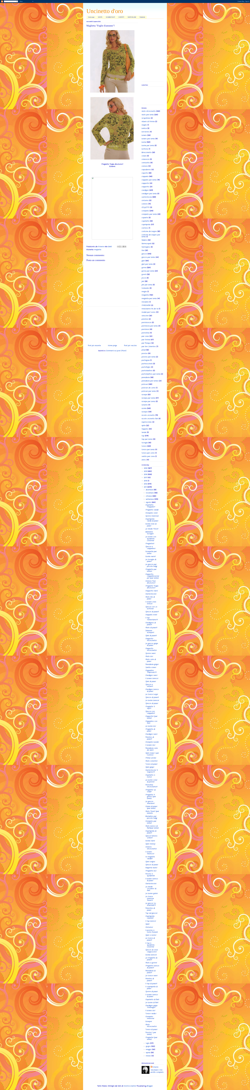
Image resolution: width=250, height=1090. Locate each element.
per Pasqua (146, 343)
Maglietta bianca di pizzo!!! (152, 967)
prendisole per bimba (150, 381)
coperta (145, 217)
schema (145, 405)
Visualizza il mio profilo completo (157, 1071)
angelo (144, 125)
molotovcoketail (130, 1086)
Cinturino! (149, 927)
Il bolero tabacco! (150, 853)
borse (144, 142)
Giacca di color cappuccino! (152, 951)
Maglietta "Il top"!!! (150, 707)
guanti (144, 274)
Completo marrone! (150, 1017)
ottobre (149, 496)
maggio (149, 1049)
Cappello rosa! (151, 615)
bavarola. (145, 132)
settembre (150, 499)
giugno (148, 1046)
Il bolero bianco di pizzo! (152, 880)
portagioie (146, 360)
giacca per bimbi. (148, 257)
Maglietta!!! (150, 543)
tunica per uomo (148, 453)
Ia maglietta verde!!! (150, 858)
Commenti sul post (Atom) (116, 351)
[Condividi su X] (122, 247)
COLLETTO (146, 207)
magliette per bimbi (149, 298)
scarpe (144, 394)
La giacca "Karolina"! (150, 802)
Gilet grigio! (150, 767)
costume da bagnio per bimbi (151, 236)
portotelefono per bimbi (151, 374)
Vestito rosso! (151, 667)
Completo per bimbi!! (151, 822)
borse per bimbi (148, 145)
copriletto (145, 221)
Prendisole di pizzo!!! (150, 972)
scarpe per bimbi (148, 398)
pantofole (145, 333)
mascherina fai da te (150, 309)
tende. (144, 432)
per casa (145, 336)
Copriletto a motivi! (150, 776)
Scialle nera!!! (151, 556)
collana (144, 204)
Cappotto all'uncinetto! (151, 639)
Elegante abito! (151, 868)
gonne (144, 267)
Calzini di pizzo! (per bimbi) (151, 807)
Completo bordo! (152, 742)
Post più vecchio (130, 345)
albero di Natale (148, 121)
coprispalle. (146, 224)
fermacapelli (146, 243)
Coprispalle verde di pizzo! (152, 520)
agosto (149, 502)
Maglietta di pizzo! (150, 730)
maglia (144, 291)
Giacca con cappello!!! (150, 712)
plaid (144, 350)
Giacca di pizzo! (152, 703)
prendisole (146, 377)
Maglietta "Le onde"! (151, 791)
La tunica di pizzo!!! (150, 939)
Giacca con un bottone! (151, 608)
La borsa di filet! (152, 1002)
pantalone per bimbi (150, 326)
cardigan (145, 190)
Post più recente (94, 345)
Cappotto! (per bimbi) (151, 717)
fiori (143, 250)
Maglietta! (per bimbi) (151, 1038)
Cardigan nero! (151, 675)
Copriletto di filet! (152, 999)
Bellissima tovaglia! (150, 533)
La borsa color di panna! (151, 781)
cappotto (145, 183)
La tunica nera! (152, 975)
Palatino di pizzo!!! (150, 738)
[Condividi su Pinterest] (125, 247)
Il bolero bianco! (152, 678)
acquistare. (146, 118)
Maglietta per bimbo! (151, 570)
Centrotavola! (151, 594)
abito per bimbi (148, 115)
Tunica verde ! (151, 1013)
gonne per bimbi (148, 271)
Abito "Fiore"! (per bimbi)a (152, 812)
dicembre (150, 490)
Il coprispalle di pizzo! (152, 988)
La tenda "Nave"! (152, 529)
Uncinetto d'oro (104, 11)
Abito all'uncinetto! (151, 1025)
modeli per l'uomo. (148, 312)
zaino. (144, 460)
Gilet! (148, 924)
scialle (144, 408)
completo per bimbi (149, 214)
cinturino (145, 200)
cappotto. (145, 187)
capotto (145, 173)
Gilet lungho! (150, 862)
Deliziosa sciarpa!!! (150, 631)
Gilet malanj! (150, 844)
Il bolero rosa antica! (151, 603)
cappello (145, 176)
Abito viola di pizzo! (151, 660)
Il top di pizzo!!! (151, 983)
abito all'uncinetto (149, 111)
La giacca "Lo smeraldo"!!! (151, 904)
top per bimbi (147, 439)
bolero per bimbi (148, 139)
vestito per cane (148, 456)
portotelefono (147, 370)
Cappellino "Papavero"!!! (151, 671)
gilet (143, 261)
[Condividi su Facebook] (124, 247)
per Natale (146, 340)
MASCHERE (146, 305)
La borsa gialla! (152, 893)
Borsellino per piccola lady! (151, 817)
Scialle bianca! (151, 955)
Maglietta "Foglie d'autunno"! (152, 587)
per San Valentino (149, 346)
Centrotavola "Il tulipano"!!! (152, 771)
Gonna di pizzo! (152, 991)
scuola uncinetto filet (150, 418)
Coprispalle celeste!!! (150, 917)
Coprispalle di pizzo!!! (151, 832)
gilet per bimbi (147, 264)
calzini (144, 156)
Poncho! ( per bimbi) (151, 1033)
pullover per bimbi (149, 391)
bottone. (145, 149)
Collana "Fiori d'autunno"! (151, 582)
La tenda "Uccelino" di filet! (151, 889)
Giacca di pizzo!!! (152, 612)
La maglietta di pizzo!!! (151, 959)
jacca (144, 278)
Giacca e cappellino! (150, 547)
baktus (144, 128)
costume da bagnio (149, 231)
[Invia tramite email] (118, 247)
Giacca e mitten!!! (149, 685)
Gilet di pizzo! (151, 681)
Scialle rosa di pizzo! (151, 525)
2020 (146, 468)
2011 (145, 487)
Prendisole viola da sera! (152, 749)
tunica (144, 446)
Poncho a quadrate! (150, 875)
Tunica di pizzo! (151, 764)
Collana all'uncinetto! (151, 848)
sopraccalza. (147, 422)
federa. (144, 240)
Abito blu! (149, 656)
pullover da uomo (148, 388)
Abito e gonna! (151, 963)
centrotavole (147, 197)
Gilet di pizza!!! (151, 635)
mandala (145, 302)
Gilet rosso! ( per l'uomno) (152, 754)
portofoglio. (146, 367)
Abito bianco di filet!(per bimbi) (152, 827)
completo (145, 211)
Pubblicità (142, 17)
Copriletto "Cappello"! (150, 506)
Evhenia (155, 1067)
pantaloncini (146, 322)
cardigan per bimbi (149, 193)
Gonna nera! (151, 653)
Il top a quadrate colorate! (150, 945)
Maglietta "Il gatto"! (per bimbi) (151, 797)
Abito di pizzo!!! (151, 627)
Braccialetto (147, 152)
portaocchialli (147, 364)
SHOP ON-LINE (132, 17)
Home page (91, 17)
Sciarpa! (149, 1021)
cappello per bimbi (149, 180)
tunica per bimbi (148, 449)
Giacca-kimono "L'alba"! (151, 837)
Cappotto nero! (152, 591)
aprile (148, 1052)
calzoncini (145, 159)
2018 (146, 474)
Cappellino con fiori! (151, 722)
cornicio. (145, 228)
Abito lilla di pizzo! (150, 598)
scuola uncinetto (148, 415)
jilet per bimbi (147, 285)
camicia (145, 166)
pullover (145, 384)
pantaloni (145, 329)
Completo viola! (152, 513)
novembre (150, 493)
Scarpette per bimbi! (151, 552)
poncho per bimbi (148, 357)
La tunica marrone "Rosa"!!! (150, 898)
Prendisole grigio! (152, 664)
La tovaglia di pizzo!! (151, 560)
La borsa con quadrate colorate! (151, 539)
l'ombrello (145, 288)
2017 (146, 477)
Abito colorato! (152, 761)
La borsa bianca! (152, 700)
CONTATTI (121, 17)
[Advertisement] (112, 325)
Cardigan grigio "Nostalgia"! (152, 1006)
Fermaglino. (146, 247)
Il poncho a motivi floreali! (152, 931)
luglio (148, 1043)
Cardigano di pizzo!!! (151, 624)
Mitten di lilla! (151, 758)
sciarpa (145, 412)
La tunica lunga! (152, 694)
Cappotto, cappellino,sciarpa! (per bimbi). (152, 576)
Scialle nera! (150, 841)
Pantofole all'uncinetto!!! (152, 786)
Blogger (150, 1086)
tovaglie (145, 443)
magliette (97, 249)
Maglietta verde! (152, 510)
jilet (143, 281)
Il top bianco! (151, 921)
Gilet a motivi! (151, 935)
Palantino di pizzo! (150, 909)
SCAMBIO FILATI (110, 17)
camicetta (146, 163)
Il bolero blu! (150, 745)
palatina (145, 319)
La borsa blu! (151, 726)
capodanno (146, 169)
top (143, 436)
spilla (144, 425)
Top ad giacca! (151, 913)
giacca (144, 254)
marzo (148, 1056)
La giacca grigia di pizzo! (152, 644)
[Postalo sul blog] (120, 247)
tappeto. (145, 429)
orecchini (145, 316)
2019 (146, 471)
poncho (144, 353)
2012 (146, 484)
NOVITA (100, 17)
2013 (146, 481)
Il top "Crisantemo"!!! (152, 619)
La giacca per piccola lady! (151, 565)
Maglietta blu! (151, 871)
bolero (144, 135)
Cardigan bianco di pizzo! (152, 690)
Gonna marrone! (152, 516)
